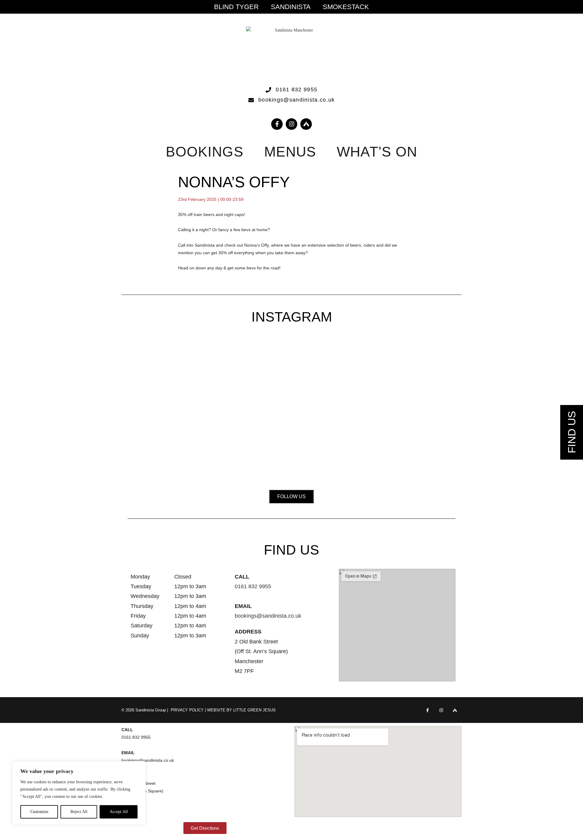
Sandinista (291, 7)
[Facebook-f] (277, 124)
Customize (39, 811)
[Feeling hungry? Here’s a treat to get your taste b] (357, 400)
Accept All (119, 811)
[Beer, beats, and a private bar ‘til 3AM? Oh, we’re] (225, 408)
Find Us (572, 432)
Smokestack (346, 7)
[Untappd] (455, 710)
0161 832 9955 (253, 586)
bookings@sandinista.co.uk (268, 616)
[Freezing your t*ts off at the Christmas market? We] (159, 373)
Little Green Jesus (254, 710)
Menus (290, 151)
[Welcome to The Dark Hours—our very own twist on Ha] (291, 381)
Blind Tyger (236, 7)
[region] (79, 793)
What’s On (377, 151)
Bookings (205, 151)
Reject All (78, 811)
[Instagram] (291, 124)
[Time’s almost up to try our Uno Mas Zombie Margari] (423, 393)
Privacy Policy (187, 710)
